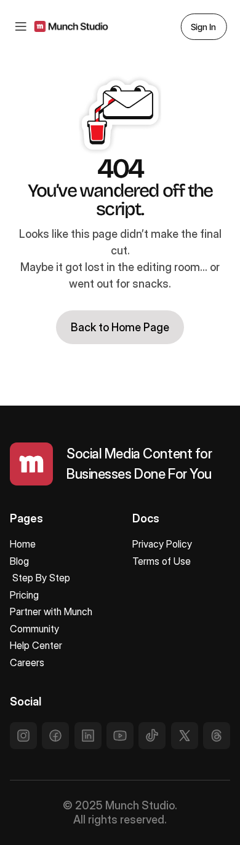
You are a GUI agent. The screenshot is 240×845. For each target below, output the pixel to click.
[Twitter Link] (23, 735)
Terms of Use (161, 561)
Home (23, 544)
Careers (28, 662)
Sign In (203, 27)
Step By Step (41, 578)
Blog (19, 561)
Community (34, 629)
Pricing (24, 595)
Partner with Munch (51, 611)
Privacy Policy (162, 544)
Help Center (36, 645)
